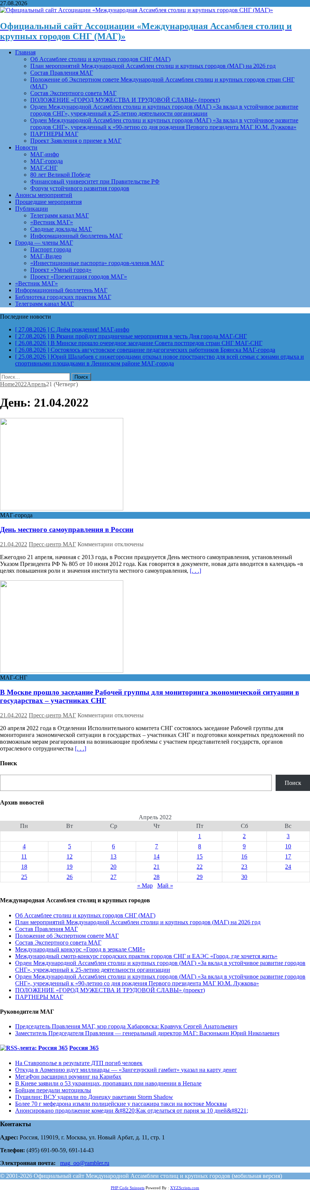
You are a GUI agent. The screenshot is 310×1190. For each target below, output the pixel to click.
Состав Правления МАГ (61, 72)
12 (70, 856)
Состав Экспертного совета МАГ (73, 93)
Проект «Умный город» (60, 270)
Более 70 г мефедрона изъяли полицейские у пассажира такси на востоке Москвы (121, 1104)
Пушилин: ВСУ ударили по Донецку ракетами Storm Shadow (94, 1097)
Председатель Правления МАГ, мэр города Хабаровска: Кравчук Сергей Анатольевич (126, 1026)
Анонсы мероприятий (43, 195)
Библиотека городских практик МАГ (63, 297)
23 (244, 866)
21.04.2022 (13, 544)
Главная (25, 52)
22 (200, 866)
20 (113, 866)
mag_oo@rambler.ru (84, 1163)
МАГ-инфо (44, 154)
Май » (165, 885)
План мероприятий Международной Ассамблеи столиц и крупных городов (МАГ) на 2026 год (153, 66)
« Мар (145, 885)
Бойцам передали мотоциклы (53, 1090)
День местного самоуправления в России (66, 529)
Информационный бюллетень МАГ (76, 236)
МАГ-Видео (46, 256)
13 (113, 856)
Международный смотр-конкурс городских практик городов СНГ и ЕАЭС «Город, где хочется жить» (146, 956)
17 (288, 856)
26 (70, 877)
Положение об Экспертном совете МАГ (67, 936)
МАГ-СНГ (43, 168)
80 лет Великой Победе (60, 174)
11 (24, 856)
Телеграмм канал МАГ (59, 215)
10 (288, 846)
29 (200, 877)
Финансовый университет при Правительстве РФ (95, 181)
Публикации (31, 208)
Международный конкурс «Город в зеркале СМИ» (80, 949)
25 (24, 877)
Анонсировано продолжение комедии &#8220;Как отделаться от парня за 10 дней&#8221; (131, 1110)
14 (156, 856)
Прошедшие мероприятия (48, 202)
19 (70, 866)
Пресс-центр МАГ (52, 544)
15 (200, 856)
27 (113, 877)
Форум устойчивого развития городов (79, 188)
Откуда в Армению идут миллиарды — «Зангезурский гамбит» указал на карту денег (126, 1070)
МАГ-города (46, 161)
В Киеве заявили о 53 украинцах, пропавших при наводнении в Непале (108, 1083)
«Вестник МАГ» (51, 222)
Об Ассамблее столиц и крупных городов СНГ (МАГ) (100, 59)
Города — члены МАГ (44, 242)
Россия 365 (84, 1048)
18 (24, 866)
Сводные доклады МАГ (61, 229)
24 (288, 866)
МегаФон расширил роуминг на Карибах (68, 1076)
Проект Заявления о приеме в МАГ (75, 140)
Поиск (293, 783)
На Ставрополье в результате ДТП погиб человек (79, 1063)
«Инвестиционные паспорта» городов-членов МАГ (97, 263)
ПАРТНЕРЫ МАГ (54, 134)
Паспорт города (50, 249)
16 (244, 856)
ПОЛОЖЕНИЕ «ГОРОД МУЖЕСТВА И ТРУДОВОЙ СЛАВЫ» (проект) (125, 100)
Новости (26, 147)
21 (156, 866)
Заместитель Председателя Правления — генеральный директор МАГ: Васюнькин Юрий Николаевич (147, 1033)
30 (244, 877)
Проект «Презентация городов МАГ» (78, 276)
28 (156, 877)
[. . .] (195, 570)
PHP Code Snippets (127, 1187)
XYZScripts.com (184, 1187)
